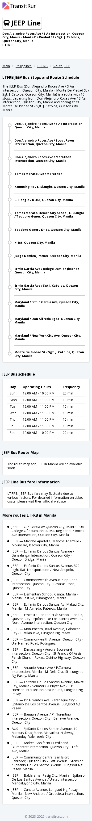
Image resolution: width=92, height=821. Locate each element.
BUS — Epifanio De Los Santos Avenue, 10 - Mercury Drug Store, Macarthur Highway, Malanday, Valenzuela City (45, 732)
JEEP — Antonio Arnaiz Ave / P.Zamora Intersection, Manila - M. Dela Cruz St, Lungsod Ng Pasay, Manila (48, 671)
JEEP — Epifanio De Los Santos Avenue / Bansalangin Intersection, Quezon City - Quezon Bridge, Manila (43, 555)
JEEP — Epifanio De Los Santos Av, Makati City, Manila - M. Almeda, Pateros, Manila (48, 606)
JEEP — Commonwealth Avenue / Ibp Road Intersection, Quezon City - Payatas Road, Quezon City (44, 584)
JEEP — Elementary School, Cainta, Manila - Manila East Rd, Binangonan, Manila (45, 596)
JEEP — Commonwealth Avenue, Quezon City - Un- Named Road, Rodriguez (47, 641)
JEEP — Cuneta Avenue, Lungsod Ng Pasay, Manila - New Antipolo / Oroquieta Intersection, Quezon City (48, 793)
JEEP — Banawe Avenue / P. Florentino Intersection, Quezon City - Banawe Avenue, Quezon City (45, 718)
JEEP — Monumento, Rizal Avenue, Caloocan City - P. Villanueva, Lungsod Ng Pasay (46, 631)
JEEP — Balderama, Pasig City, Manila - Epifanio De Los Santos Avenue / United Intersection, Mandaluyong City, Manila (48, 779)
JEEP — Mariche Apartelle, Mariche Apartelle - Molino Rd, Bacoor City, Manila (46, 543)
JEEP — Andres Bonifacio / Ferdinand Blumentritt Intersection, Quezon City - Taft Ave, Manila (45, 747)
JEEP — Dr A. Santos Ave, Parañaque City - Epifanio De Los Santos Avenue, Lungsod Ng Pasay (46, 704)
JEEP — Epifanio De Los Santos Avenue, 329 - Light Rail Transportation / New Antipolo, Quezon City (47, 569)
